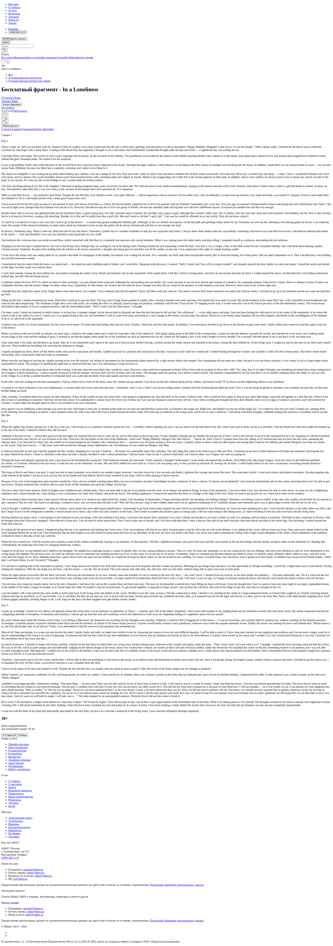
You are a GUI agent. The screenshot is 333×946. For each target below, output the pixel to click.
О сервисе (14, 7)
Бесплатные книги (19, 827)
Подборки (71, 57)
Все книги (7, 57)
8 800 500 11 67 (10, 857)
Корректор (14, 756)
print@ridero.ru (35, 872)
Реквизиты (14, 799)
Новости (13, 19)
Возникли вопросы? (20, 790)
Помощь (13, 28)
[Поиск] (4, 50)
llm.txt (11, 806)
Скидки (60, 57)
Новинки (13, 824)
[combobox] (166, 46)
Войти (6, 42)
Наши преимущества (20, 796)
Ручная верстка (17, 750)
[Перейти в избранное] (3, 62)
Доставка (13, 836)
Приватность (16, 793)
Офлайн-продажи (18, 744)
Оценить (22, 110)
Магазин (13, 4)
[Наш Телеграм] (9, 935)
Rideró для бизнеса (19, 769)
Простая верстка (18, 747)
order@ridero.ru (43, 875)
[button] (166, 50)
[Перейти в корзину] (8, 62)
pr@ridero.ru (20, 878)
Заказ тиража (16, 763)
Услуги (12, 10)
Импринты (20, 57)
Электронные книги (20, 817)
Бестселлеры (34, 57)
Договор (13, 802)
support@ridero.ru (33, 869)
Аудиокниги (15, 821)
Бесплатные (49, 57)
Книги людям (85, 57)
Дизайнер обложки (19, 759)
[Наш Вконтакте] (10, 932)
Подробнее (7, 107)
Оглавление (27, 129)
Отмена (23, 735)
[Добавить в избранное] (4, 115)
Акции (12, 23)
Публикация (15, 766)
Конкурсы (14, 13)
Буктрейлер (15, 753)
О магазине (15, 784)
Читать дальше (10, 902)
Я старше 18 (9, 735)
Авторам (13, 16)
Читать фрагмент (12, 104)
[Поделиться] (4, 121)
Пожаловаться (10, 126)
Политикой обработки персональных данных (177, 884)
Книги (12, 787)
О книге (6, 129)
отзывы (15, 129)
